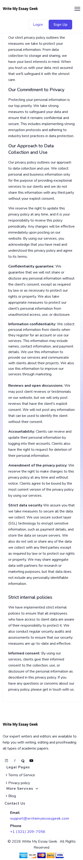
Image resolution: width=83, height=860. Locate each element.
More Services (19, 788)
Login (38, 24)
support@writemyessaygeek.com (39, 818)
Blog (12, 796)
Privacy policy (19, 783)
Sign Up (60, 24)
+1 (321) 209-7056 (27, 831)
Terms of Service (21, 775)
